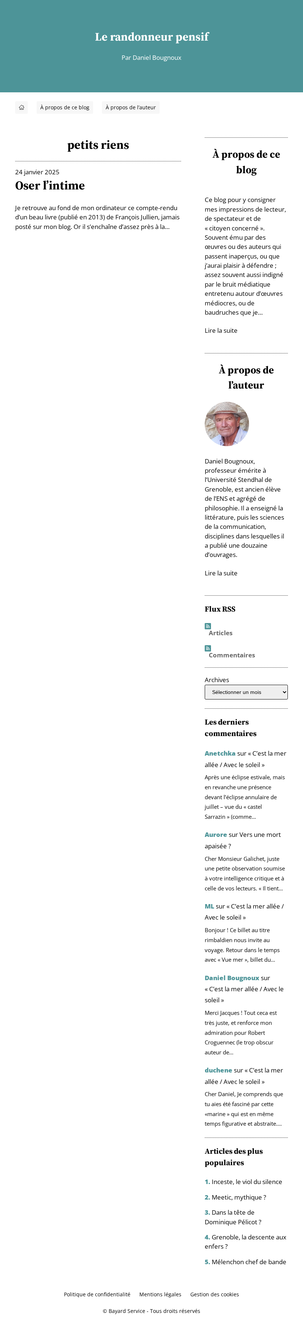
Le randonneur (134, 36)
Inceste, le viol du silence (247, 1181)
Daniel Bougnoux (232, 978)
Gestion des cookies (214, 1294)
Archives (217, 679)
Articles (220, 633)
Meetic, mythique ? (239, 1197)
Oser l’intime (50, 185)
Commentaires (232, 655)
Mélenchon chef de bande (249, 1262)
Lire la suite (221, 330)
